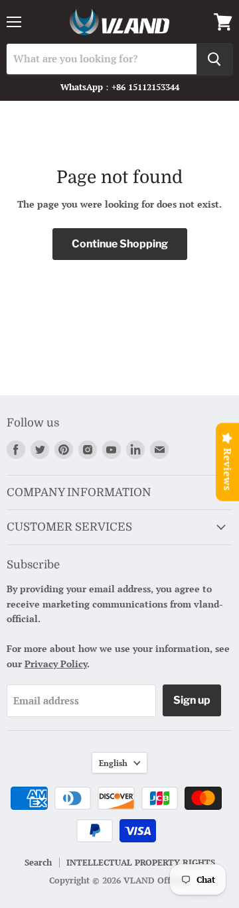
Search (38, 862)
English (113, 762)
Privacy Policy (56, 663)
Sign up (191, 700)
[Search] (214, 59)
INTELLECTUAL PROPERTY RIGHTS (140, 862)
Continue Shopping (120, 243)
